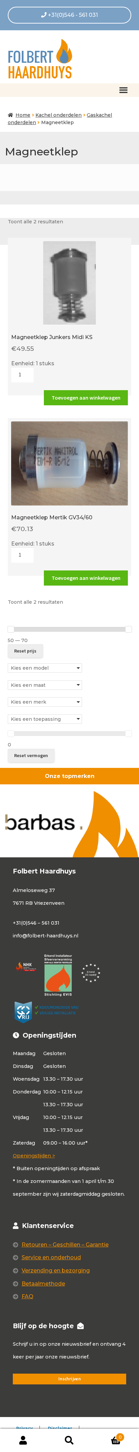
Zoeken (69, 1440)
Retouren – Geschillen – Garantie (65, 1244)
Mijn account (23, 1440)
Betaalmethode (43, 1283)
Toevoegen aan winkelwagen (86, 397)
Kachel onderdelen (58, 115)
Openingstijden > (34, 1156)
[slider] (10, 629)
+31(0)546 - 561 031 (72, 15)
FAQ (27, 1296)
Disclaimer (60, 1428)
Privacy (24, 1428)
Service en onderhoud (51, 1257)
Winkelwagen (107, 1435)
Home (23, 115)
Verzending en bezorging (56, 1270)
